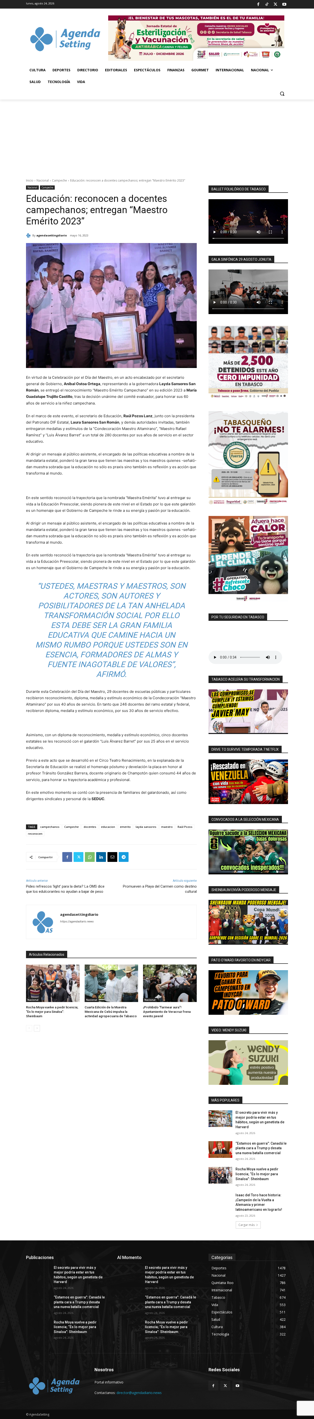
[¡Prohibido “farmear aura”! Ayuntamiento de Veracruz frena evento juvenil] (170, 983)
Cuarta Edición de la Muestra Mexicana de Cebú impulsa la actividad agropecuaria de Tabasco (111, 1011)
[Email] (112, 857)
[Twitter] (275, 4)
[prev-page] (29, 1028)
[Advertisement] (157, 136)
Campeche (59, 180)
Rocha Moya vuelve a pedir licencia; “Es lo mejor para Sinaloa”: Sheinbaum (52, 1011)
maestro (167, 827)
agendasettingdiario (51, 235)
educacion (108, 827)
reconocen (35, 833)
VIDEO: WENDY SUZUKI (228, 1030)
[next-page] (37, 1028)
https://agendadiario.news (77, 921)
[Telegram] (124, 857)
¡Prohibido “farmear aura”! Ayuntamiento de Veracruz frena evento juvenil (167, 1011)
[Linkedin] (101, 857)
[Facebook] (258, 4)
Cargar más (246, 1225)
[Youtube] (284, 4)
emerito (125, 827)
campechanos (49, 827)
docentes (90, 827)
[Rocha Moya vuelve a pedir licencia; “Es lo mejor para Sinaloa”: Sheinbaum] (53, 983)
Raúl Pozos (185, 827)
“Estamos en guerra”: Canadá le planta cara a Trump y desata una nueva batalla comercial (261, 1148)
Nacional (43, 180)
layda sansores (146, 827)
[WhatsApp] (90, 857)
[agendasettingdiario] (29, 235)
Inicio (29, 180)
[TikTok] (267, 4)
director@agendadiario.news (139, 1392)
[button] (282, 93)
